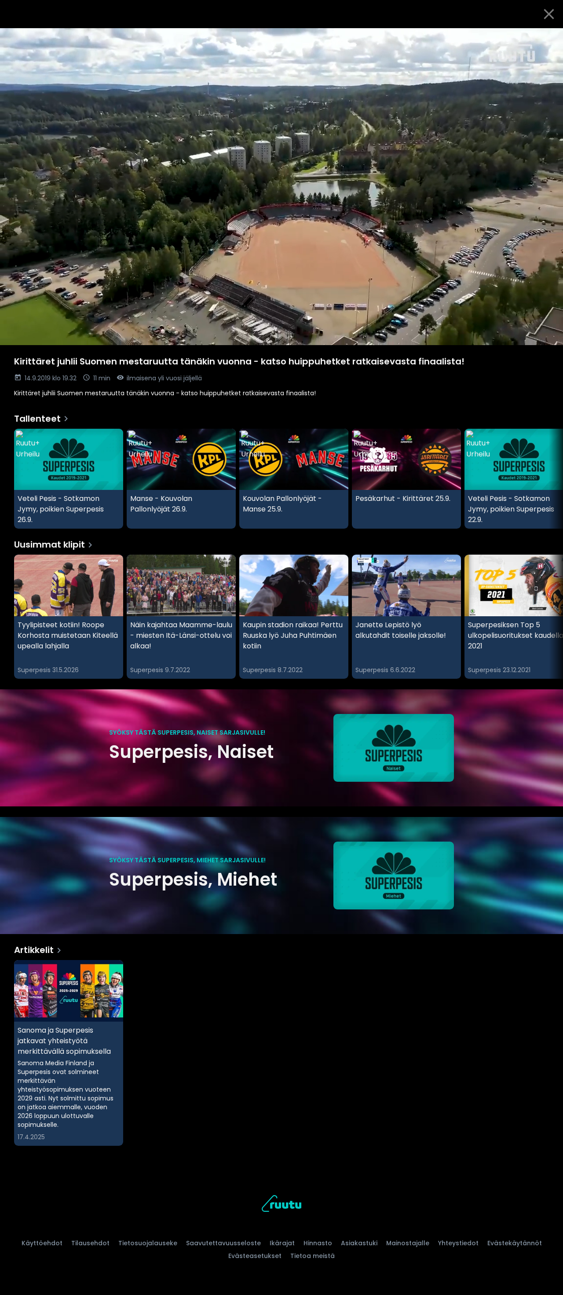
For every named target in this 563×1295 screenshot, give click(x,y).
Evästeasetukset (255, 1255)
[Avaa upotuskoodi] (546, 38)
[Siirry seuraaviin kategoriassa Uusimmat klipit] (549, 617)
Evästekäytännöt (514, 1243)
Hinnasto (317, 1243)
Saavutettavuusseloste (223, 1243)
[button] (281, 186)
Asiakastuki (359, 1243)
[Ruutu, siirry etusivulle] (281, 1205)
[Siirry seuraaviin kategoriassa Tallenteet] (549, 479)
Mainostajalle (407, 1243)
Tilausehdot (90, 1243)
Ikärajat (282, 1243)
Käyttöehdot (42, 1243)
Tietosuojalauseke (147, 1243)
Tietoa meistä (312, 1255)
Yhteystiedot (458, 1243)
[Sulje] (549, 14)
